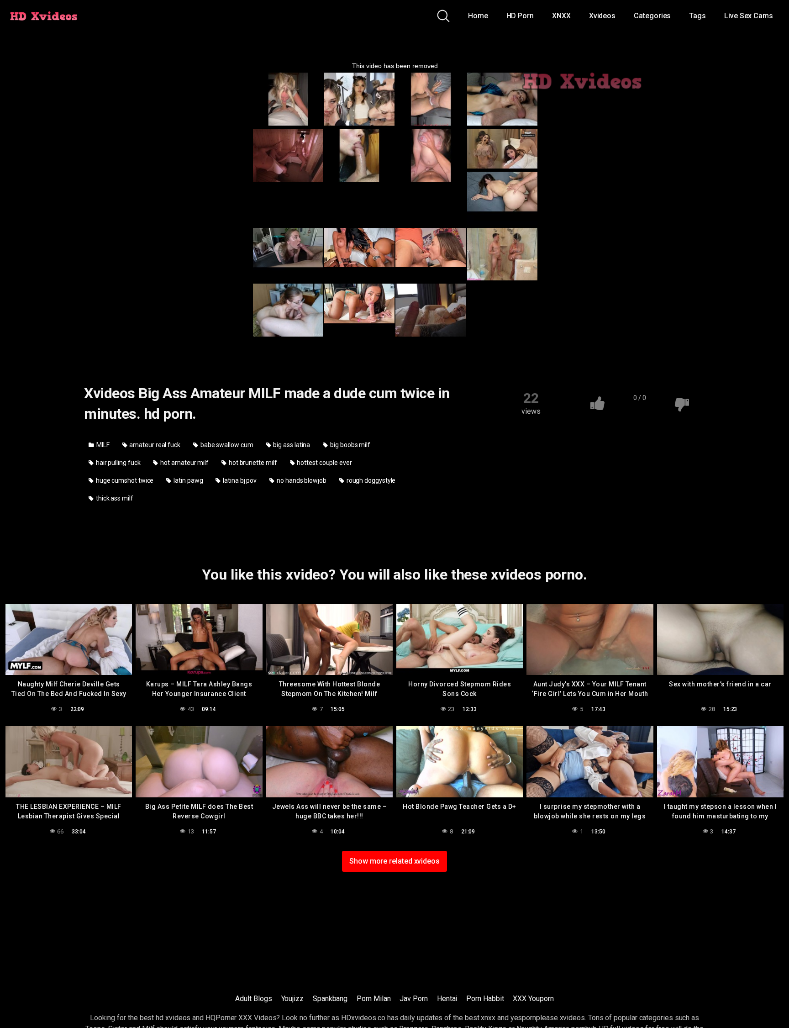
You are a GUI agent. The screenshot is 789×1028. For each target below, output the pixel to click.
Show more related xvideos (394, 861)
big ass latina (291, 444)
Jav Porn (413, 998)
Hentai (447, 998)
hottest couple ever (323, 462)
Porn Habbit (485, 998)
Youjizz (292, 998)
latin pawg (187, 480)
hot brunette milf (252, 462)
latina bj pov (239, 480)
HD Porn (520, 15)
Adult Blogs (253, 998)
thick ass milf (114, 498)
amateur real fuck (154, 444)
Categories (652, 15)
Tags (697, 15)
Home (478, 15)
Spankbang (330, 998)
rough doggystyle (370, 480)
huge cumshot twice (124, 480)
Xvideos (602, 15)
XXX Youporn (533, 998)
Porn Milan (373, 998)
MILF (102, 444)
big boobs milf (349, 444)
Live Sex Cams (748, 15)
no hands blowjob (300, 480)
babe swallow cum (226, 444)
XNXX (561, 15)
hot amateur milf (184, 462)
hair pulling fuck (118, 462)
